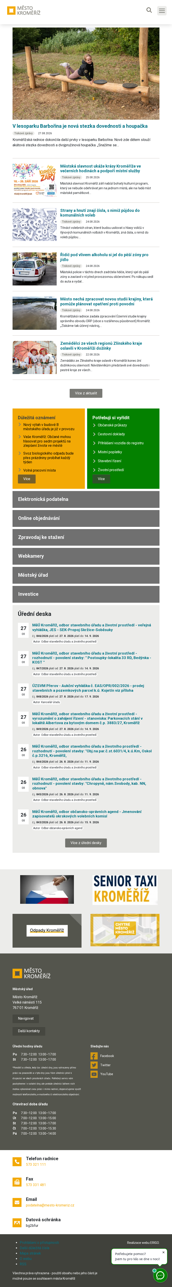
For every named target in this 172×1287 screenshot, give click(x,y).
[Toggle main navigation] (162, 10)
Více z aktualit (86, 393)
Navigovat (26, 1018)
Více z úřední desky (86, 843)
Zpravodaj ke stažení (41, 537)
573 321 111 (36, 1164)
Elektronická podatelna (43, 499)
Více (26, 479)
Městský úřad (33, 575)
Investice (28, 594)
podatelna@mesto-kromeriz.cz (50, 1205)
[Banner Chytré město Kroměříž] (124, 930)
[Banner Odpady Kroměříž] (47, 931)
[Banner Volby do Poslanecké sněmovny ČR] (47, 889)
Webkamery (31, 556)
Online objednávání (39, 518)
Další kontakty (29, 1031)
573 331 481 (36, 1185)
